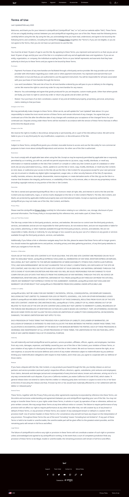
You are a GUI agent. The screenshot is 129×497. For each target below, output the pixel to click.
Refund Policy (80, 469)
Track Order (57, 469)
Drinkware (84, 2)
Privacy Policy (64, 40)
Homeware (62, 2)
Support (47, 469)
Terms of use (115, 493)
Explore (44, 2)
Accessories (74, 2)
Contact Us (68, 469)
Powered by (60, 480)
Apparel (52, 2)
